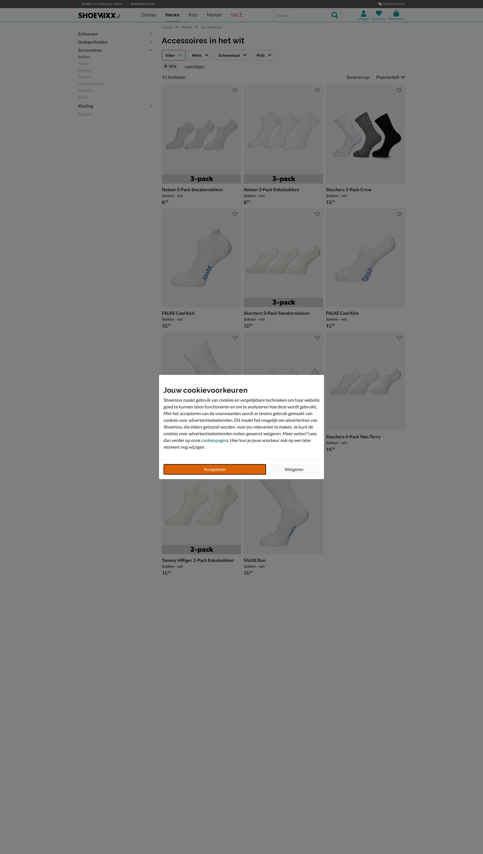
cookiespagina (214, 440)
